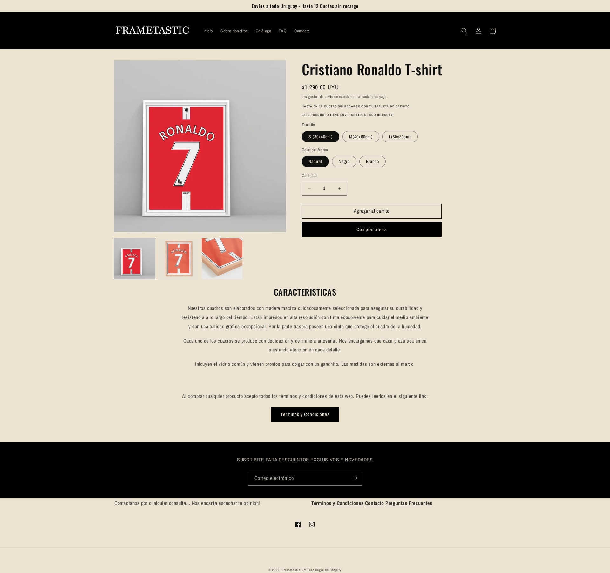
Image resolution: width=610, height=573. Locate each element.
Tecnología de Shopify (324, 570)
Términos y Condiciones (305, 414)
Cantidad (309, 176)
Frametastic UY (294, 570)
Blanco (372, 162)
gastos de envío (320, 96)
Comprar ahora (371, 229)
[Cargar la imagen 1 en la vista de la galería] (134, 258)
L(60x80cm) (400, 137)
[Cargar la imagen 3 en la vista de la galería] (222, 258)
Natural (315, 162)
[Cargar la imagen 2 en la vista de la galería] (178, 258)
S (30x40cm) (320, 137)
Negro (344, 162)
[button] (464, 31)
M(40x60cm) (361, 137)
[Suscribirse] (355, 478)
